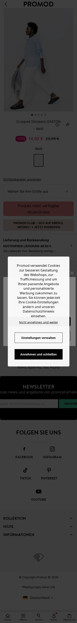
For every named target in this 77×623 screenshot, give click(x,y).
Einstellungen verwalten (38, 338)
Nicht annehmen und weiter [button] (38, 322)
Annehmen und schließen (38, 354)
